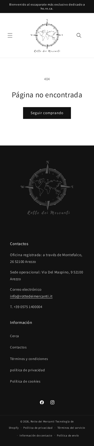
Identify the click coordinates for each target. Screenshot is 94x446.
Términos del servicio (71, 427)
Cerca (14, 336)
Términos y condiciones (29, 358)
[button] (10, 35)
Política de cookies (25, 381)
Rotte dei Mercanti (43, 421)
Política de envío (68, 435)
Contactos (18, 347)
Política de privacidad (37, 427)
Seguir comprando (47, 112)
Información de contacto (36, 435)
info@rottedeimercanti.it (31, 296)
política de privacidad (27, 370)
